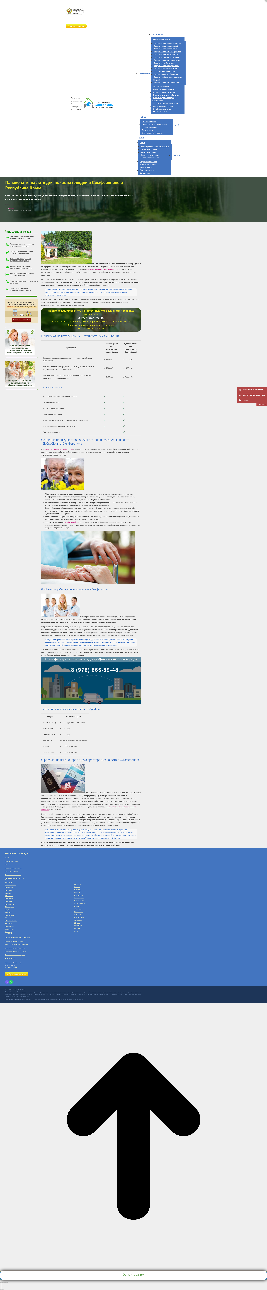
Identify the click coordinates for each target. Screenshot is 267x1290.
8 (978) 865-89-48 (76, 21)
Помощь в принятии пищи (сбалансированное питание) (21, 267)
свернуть (262, 404)
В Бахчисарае (9, 887)
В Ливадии (8, 931)
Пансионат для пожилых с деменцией (17, 938)
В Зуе (7, 909)
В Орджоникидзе (79, 903)
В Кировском (9, 915)
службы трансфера (71, 522)
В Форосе (77, 928)
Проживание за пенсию (13, 875)
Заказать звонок (76, 26)
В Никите (77, 892)
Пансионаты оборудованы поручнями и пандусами (20, 260)
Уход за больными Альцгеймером (16, 944)
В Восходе (8, 890)
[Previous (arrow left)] (1, 1286)
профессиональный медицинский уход (102, 269)
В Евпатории (9, 904)
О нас (7, 858)
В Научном (77, 889)
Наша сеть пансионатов (13, 868)
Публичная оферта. (67, 999)
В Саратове (78, 914)
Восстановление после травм (15, 955)
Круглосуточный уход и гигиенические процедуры (20, 289)
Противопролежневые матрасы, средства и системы (22, 275)
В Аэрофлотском (10, 884)
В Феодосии (78, 925)
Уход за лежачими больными (15, 948)
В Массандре (78, 884)
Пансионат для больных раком (15, 951)
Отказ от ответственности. (36, 999)
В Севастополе (79, 917)
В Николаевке (78, 895)
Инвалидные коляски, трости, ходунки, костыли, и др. (22, 245)
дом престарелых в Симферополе (59, 449)
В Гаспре (8, 893)
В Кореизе (8, 923)
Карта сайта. (78, 999)
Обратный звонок (16, 974)
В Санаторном (78, 911)
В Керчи (8, 912)
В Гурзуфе (8, 901)
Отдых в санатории (11, 871)
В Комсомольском (11, 920)
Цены (7, 864)
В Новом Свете (79, 900)
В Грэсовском (9, 898)
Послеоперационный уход (14, 941)
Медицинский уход (11, 861)
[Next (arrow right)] (3, 1286)
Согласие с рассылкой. (53, 999)
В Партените (78, 906)
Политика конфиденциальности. (16, 999)
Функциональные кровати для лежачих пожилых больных (22, 237)
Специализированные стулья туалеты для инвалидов (21, 252)
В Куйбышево (9, 926)
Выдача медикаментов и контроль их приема (24, 282)
